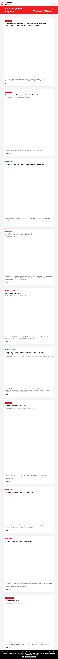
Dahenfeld (20, 27)
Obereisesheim (38, 295)
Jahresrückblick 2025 (13, 293)
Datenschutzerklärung (30, 656)
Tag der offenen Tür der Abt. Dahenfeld (19, 492)
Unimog (7, 357)
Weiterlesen (8, 83)
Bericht (15, 27)
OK (23, 656)
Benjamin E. (9, 27)
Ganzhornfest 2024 (12, 600)
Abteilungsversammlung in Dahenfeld (19, 234)
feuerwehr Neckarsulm (10, 297)
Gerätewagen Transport (44, 356)
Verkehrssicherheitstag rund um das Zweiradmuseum (24, 95)
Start (53, 8)
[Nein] (56, 654)
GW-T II (51, 356)
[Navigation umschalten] (54, 3)
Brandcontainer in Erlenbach (15, 406)
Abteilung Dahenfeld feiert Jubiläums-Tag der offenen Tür (26, 164)
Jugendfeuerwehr (21, 97)
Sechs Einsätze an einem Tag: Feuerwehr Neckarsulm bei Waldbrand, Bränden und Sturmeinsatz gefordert (42, 11)
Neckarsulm (24, 27)
